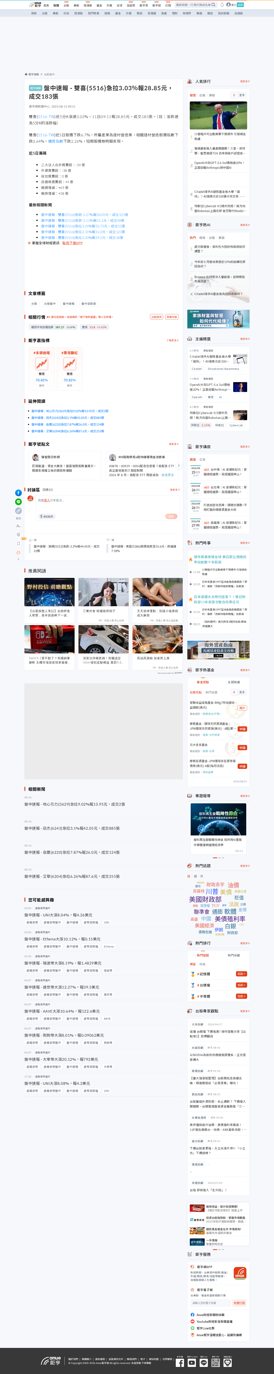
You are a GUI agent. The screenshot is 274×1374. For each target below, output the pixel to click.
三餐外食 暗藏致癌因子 (99, 611)
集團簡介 (87, 1359)
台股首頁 (156, 317)
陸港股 (88, 5)
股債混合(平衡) (211, 714)
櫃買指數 (55, 141)
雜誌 (210, 13)
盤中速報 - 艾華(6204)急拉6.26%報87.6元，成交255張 (68, 431)
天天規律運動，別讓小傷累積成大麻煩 (157, 613)
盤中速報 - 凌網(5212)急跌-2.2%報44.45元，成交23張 (67, 548)
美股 (76, 5)
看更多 (173, 444)
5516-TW (46, 116)
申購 (242, 729)
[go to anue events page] (222, 4)
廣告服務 (100, 1359)
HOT (206, 469)
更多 (242, 95)
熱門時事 (93, 13)
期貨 (139, 13)
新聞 (56, 5)
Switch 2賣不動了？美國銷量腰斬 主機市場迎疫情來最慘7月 (49, 660)
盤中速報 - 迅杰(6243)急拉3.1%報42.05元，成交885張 (68, 417)
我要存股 (172, 317)
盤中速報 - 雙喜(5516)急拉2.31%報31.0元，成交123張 (83, 231)
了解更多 (171, 340)
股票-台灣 (208, 751)
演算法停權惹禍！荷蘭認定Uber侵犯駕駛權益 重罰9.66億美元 (103, 660)
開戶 (242, 708)
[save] (18, 543)
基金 (99, 5)
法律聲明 (167, 1359)
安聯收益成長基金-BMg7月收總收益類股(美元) (212, 705)
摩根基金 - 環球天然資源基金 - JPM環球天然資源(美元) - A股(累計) (211, 726)
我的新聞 (223, 13)
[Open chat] (18, 552)
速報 (107, 13)
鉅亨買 (144, 5)
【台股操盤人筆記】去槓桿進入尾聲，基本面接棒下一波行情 (49, 613)
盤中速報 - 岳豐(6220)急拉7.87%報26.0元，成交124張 (68, 424)
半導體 (205, 996)
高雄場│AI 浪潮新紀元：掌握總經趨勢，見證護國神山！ (225, 525)
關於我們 (73, 1359)
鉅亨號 (156, 5)
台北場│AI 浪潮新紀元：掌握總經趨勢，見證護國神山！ (225, 489)
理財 (175, 13)
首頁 (46, 5)
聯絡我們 (132, 1359)
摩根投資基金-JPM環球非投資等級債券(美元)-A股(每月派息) (213, 763)
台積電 (205, 985)
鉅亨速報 (34, 74)
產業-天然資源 (211, 735)
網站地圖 (154, 1359)
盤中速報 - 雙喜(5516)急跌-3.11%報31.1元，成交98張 (83, 220)
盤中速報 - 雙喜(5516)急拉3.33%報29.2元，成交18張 (82, 237)
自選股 (238, 13)
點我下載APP (72, 242)
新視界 (187, 13)
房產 (164, 13)
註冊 (240, 5)
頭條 (34, 13)
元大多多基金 (199, 744)
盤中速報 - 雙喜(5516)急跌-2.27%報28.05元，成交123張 (84, 214)
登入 (233, 5)
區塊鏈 (152, 13)
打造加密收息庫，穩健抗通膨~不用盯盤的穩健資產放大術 (225, 507)
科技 (66, 13)
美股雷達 (208, 350)
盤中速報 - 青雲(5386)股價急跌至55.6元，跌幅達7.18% (143, 548)
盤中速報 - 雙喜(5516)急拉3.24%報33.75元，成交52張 (83, 225)
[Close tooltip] (49, 552)
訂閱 (168, 5)
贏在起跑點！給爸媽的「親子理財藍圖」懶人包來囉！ (82, 317)
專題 (199, 13)
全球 (119, 5)
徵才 (142, 1359)
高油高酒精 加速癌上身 (153, 658)
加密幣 (131, 5)
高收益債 (208, 772)
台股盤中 (49, 74)
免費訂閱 (239, 1303)
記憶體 (205, 973)
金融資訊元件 (116, 1359)
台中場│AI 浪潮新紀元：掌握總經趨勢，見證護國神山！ (225, 471)
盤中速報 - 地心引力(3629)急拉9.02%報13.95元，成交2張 (70, 411)
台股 (66, 5)
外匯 (109, 5)
